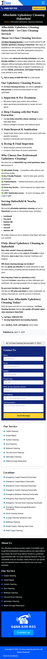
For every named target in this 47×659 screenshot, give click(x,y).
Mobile (6, 371)
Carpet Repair (11, 435)
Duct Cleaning (11, 444)
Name (5, 355)
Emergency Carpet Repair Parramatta (20, 482)
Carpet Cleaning (12, 431)
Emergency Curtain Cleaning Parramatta (21, 490)
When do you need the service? (14, 387)
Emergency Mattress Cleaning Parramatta (22, 494)
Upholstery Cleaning (13, 457)
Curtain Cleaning (12, 440)
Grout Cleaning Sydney (15, 513)
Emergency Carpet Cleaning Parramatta (21, 477)
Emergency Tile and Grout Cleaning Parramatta (24, 503)
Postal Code (7, 379)
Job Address (8, 395)
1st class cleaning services (29, 649)
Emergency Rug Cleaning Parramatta (20, 499)
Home (6, 22)
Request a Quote (39, 8)
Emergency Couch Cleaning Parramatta (21, 486)
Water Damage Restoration (16, 461)
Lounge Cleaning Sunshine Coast (18, 518)
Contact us (23, 632)
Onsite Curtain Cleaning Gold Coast (19, 526)
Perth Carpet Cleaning (14, 531)
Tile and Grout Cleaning (15, 453)
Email (5, 363)
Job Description (9, 403)
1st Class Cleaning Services (12, 42)
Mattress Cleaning (13, 448)
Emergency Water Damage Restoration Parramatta (21, 508)
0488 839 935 (10, 8)
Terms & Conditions (10, 656)
